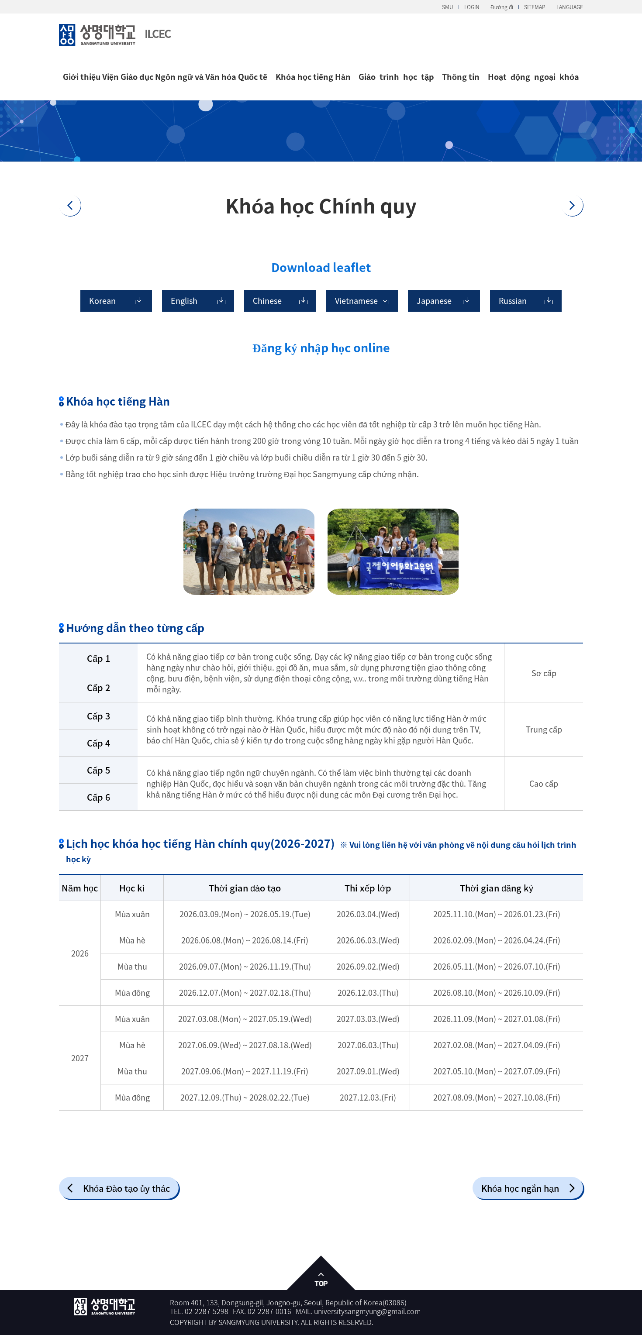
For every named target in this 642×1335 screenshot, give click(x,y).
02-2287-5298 (206, 1311)
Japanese (434, 300)
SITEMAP (534, 7)
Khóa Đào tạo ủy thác (126, 1188)
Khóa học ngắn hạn (520, 1188)
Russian (513, 300)
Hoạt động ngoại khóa (533, 77)
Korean (102, 300)
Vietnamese (356, 300)
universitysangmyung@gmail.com (367, 1311)
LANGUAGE (569, 7)
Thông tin (461, 77)
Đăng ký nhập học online (321, 347)
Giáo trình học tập (396, 77)
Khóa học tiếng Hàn (313, 77)
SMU (447, 7)
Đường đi (501, 7)
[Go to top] (321, 1273)
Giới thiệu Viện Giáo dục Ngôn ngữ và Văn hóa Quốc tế (165, 77)
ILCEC (157, 33)
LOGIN (472, 7)
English (184, 300)
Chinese (267, 300)
